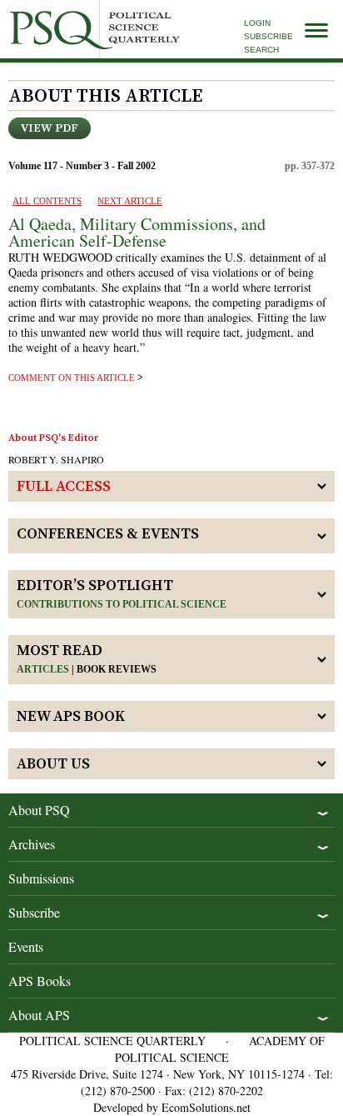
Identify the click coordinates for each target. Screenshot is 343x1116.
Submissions (41, 878)
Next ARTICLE (129, 201)
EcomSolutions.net (206, 1107)
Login (257, 23)
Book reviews (117, 669)
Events (25, 946)
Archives (31, 844)
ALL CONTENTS (47, 201)
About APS (39, 1014)
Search (261, 49)
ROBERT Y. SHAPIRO (56, 459)
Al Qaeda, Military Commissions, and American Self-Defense (137, 232)
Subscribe (268, 36)
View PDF (49, 128)
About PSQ (39, 809)
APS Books (39, 980)
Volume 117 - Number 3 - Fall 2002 (82, 166)
